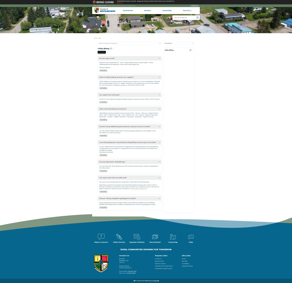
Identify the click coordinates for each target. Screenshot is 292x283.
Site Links (186, 256)
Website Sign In (195, 5)
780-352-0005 (131, 273)
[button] (197, 17)
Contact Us (158, 258)
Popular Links (161, 256)
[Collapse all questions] (113, 49)
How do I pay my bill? (107, 58)
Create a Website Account (99, 5)
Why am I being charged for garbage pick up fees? (117, 198)
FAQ (100, 38)
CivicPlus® (155, 280)
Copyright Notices (187, 266)
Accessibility (185, 263)
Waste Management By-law (107, 202)
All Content (101, 52)
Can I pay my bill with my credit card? (113, 178)
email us (123, 85)
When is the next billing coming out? (112, 109)
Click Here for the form (106, 152)
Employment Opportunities (163, 268)
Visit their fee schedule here (138, 188)
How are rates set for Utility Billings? (112, 162)
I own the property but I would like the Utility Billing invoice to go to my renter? (127, 142)
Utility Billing (178, 50)
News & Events (159, 261)
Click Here (117, 132)
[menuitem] (128, 10)
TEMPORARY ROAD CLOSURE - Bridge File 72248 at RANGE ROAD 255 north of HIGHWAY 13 (145, 2)
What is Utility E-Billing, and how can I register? (116, 77)
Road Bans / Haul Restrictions (164, 266)
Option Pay (135, 64)
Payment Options (104, 67)
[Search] (160, 43)
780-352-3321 (132, 271)
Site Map (184, 261)
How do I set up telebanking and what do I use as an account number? (125, 126)
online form (140, 83)
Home (95, 38)
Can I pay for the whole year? (109, 95)
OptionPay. (146, 182)
